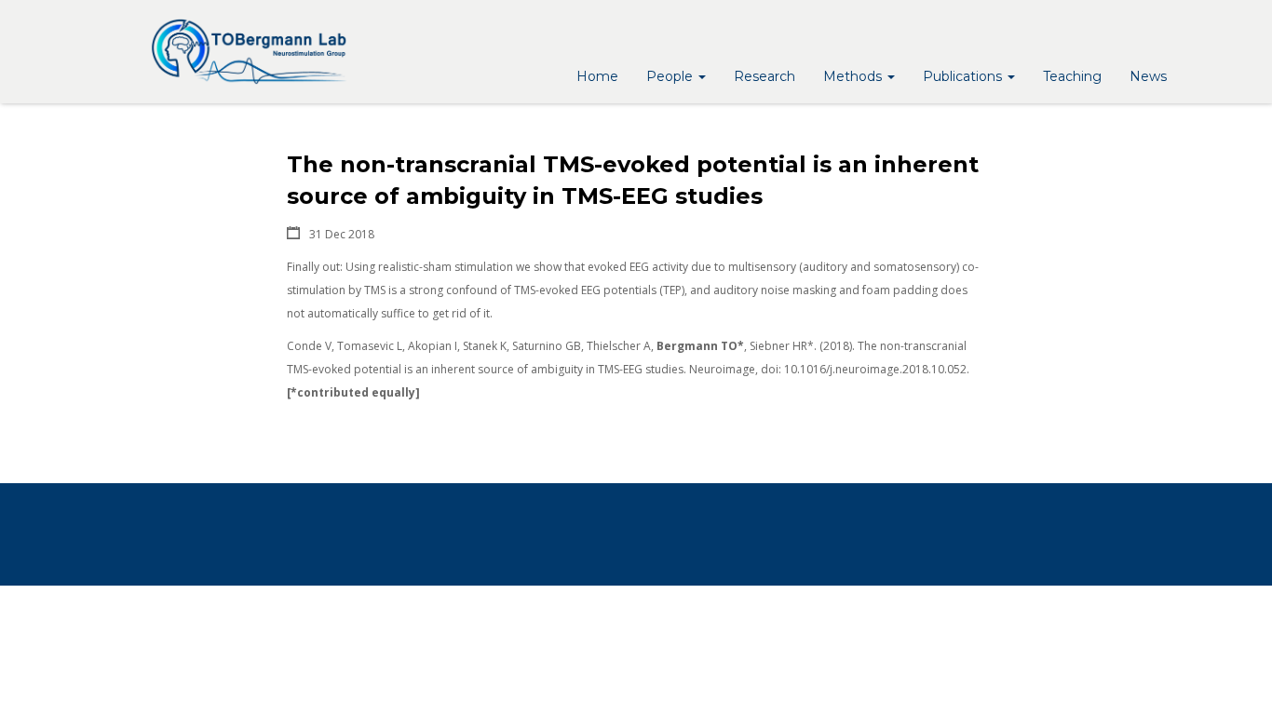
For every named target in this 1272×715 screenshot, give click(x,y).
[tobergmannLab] (249, 51)
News (1148, 76)
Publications (964, 76)
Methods (854, 76)
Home (597, 76)
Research (764, 76)
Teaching (1072, 76)
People (671, 76)
